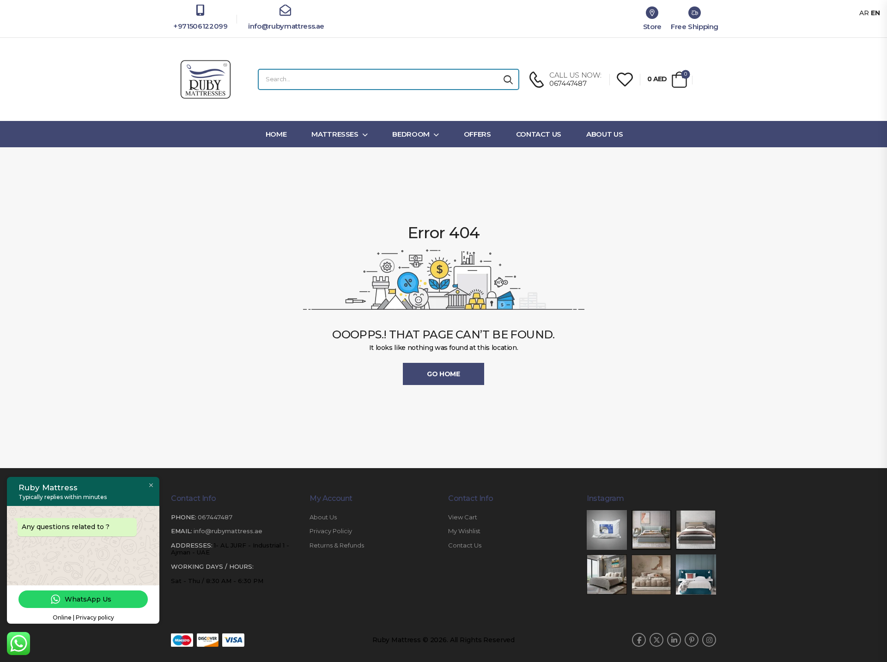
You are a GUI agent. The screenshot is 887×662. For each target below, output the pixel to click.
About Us (604, 134)
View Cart (462, 517)
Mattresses (334, 134)
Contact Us (539, 134)
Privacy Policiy (331, 531)
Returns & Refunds (337, 545)
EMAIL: (181, 531)
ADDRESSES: (192, 545)
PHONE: (183, 517)
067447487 (215, 517)
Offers (477, 134)
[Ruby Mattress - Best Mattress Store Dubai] (205, 79)
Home (276, 134)
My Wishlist (464, 531)
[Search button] (508, 79)
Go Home (443, 374)
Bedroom (411, 134)
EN (875, 13)
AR (864, 13)
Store (652, 26)
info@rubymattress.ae (285, 26)
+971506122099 (200, 26)
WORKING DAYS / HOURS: (212, 566)
